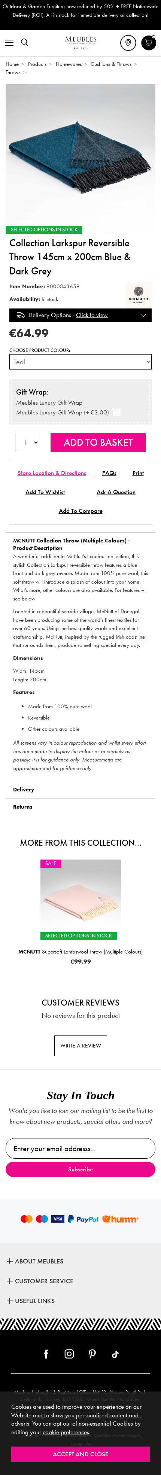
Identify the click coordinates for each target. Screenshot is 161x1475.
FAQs (109, 473)
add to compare (81, 511)
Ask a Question (116, 492)
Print (138, 473)
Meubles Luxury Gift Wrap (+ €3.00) (62, 412)
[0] (149, 49)
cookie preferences (66, 1432)
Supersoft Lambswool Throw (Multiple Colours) (80, 951)
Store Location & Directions (52, 473)
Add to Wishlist (45, 492)
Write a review (80, 1045)
